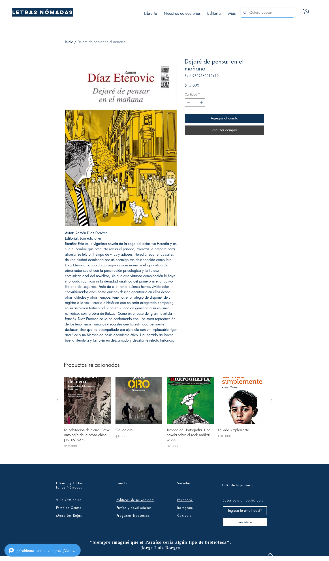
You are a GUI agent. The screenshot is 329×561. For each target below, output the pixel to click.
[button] (306, 12)
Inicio (69, 42)
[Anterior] (57, 400)
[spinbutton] (195, 102)
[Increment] (202, 102)
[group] (164, 419)
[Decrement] (188, 102)
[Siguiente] (271, 400)
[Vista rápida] (87, 400)
